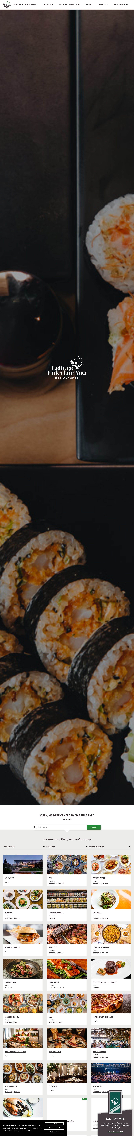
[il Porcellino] (23, 1073)
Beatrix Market (56, 913)
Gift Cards (48, 5)
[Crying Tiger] (23, 969)
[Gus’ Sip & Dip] (67, 1038)
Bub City (53, 948)
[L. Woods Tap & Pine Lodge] (111, 1108)
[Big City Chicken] (23, 934)
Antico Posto (99, 878)
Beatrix (8, 913)
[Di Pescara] (67, 969)
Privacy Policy (14, 1130)
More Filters (96, 846)
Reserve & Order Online (25, 5)
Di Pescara (54, 982)
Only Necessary (54, 1128)
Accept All (54, 1124)
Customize (54, 1132)
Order (61, 883)
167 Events (9, 878)
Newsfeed (103, 5)
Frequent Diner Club (69, 5)
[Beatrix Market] (67, 900)
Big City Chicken (12, 948)
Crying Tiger (10, 982)
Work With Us (121, 5)
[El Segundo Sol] (23, 1004)
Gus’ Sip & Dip (55, 1052)
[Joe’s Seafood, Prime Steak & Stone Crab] (23, 1108)
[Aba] (67, 865)
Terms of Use (27, 1130)
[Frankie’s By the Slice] (111, 1004)
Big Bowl (97, 913)
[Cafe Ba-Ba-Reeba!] (111, 934)
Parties (89, 5)
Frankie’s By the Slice (103, 1017)
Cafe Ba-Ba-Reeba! (101, 948)
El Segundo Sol (12, 1017)
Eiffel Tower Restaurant (104, 982)
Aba (50, 878)
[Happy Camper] (111, 1038)
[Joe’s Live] (111, 1073)
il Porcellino (11, 1087)
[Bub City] (67, 934)
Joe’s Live (97, 1087)
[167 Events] (23, 865)
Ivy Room (53, 1087)
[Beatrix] (23, 900)
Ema (50, 1017)
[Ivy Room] (67, 1073)
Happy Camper (99, 1052)
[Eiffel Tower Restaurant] (111, 969)
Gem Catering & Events (15, 1052)
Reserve (53, 883)
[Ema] (67, 1004)
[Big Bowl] (111, 900)
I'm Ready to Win (115, 1131)
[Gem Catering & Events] (23, 1038)
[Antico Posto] (111, 865)
